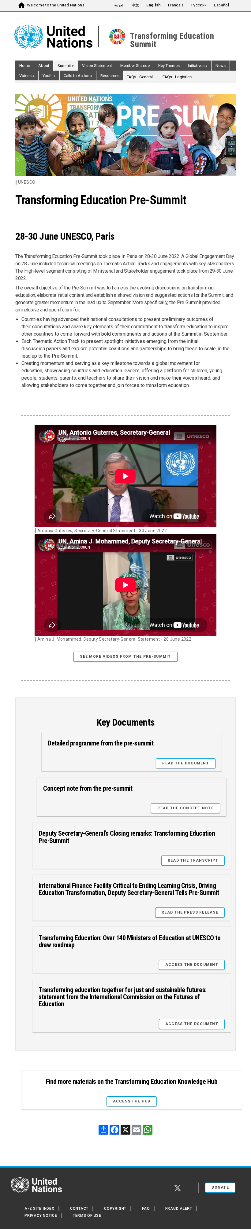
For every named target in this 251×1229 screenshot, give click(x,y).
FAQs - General (140, 77)
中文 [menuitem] (135, 5)
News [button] (220, 65)
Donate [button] (220, 1187)
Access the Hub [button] (132, 1101)
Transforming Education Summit (172, 40)
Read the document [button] (185, 763)
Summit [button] (66, 65)
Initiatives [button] (197, 65)
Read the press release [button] (190, 912)
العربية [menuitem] (119, 5)
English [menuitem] (153, 5)
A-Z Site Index (39, 1208)
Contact (79, 1208)
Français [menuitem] (176, 5)
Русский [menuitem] (199, 5)
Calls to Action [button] (78, 75)
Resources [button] (109, 75)
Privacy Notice (40, 1215)
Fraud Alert (178, 1208)
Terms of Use (87, 1215)
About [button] (43, 65)
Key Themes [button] (169, 65)
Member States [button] (135, 65)
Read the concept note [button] (185, 808)
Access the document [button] (191, 964)
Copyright (115, 1208)
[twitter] (177, 1188)
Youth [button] (49, 75)
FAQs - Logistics (177, 77)
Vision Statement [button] (97, 65)
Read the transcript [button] (193, 860)
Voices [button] (26, 75)
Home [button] (24, 65)
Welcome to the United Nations (55, 5)
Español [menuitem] (221, 5)
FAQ (146, 1208)
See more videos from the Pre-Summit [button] (125, 656)
